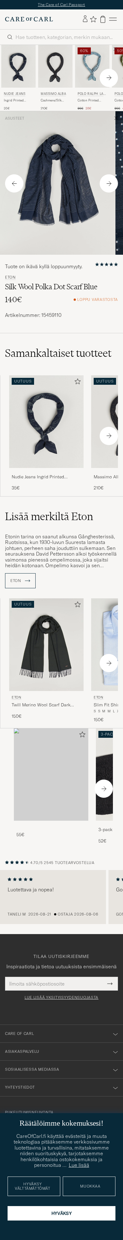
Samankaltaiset (58, 353)
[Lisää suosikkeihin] (76, 382)
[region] (61, 897)
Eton (10, 277)
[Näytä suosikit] (93, 19)
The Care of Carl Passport (61, 4)
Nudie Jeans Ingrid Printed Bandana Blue (38, 477)
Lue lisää (79, 1165)
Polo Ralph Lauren (92, 94)
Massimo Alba (53, 94)
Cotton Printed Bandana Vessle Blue (89, 100)
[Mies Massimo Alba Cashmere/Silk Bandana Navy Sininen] (55, 66)
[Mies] (51, 774)
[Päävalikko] (113, 19)
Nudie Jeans (15, 94)
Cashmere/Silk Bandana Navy (51, 100)
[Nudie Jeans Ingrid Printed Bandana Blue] (46, 472)
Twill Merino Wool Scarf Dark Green (41, 705)
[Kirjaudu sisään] (85, 19)
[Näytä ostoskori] (102, 19)
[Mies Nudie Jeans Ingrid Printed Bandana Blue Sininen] (18, 66)
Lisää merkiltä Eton (49, 516)
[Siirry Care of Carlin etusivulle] (29, 19)
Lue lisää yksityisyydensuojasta (61, 997)
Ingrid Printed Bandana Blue (14, 100)
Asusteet (14, 118)
